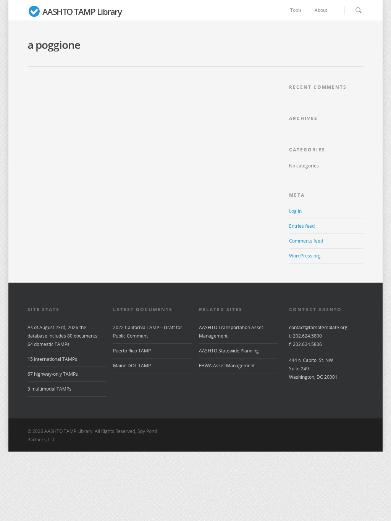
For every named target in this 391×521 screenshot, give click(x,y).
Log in (295, 211)
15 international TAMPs (52, 359)
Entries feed (302, 226)
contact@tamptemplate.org (318, 327)
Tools (296, 10)
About (321, 10)
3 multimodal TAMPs (49, 389)
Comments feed (306, 241)
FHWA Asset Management (227, 365)
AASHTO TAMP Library (80, 11)
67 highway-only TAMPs (52, 374)
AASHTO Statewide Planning (229, 350)
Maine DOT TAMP (132, 365)
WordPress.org (305, 255)
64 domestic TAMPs (48, 344)
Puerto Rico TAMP (132, 350)
